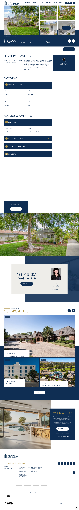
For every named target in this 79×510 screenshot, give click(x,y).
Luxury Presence (52, 503)
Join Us (55, 2)
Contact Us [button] (68, 2)
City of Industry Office (36, 467)
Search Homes (36, 484)
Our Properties (19, 484)
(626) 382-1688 (34, 471)
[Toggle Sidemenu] (74, 3)
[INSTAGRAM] (62, 463)
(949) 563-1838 (64, 63)
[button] (69, 49)
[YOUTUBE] (68, 463)
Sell (43, 2)
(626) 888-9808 (66, 436)
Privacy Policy (72, 503)
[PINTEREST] (71, 463)
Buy (39, 2)
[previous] (69, 310)
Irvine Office (22, 474)
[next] (73, 310)
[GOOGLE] (74, 472)
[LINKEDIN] (65, 463)
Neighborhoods (27, 484)
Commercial (49, 2)
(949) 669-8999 (22, 478)
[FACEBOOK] (59, 463)
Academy (61, 2)
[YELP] (74, 463)
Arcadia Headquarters (24, 467)
